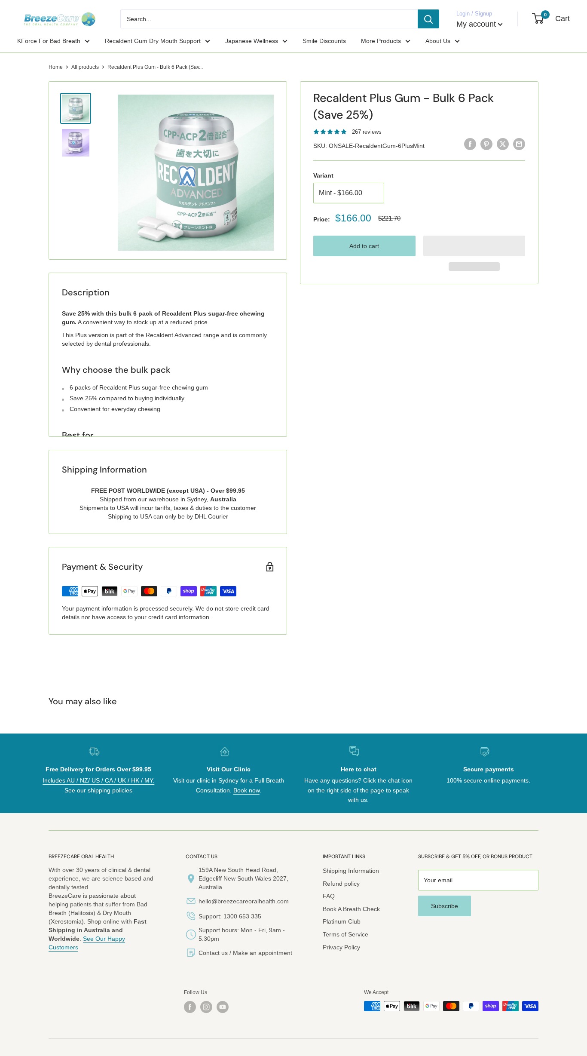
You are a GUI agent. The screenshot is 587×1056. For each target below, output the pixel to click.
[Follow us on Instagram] (206, 1007)
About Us (437, 40)
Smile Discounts (324, 40)
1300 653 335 (242, 916)
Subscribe (444, 906)
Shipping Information (351, 870)
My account (476, 24)
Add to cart (364, 246)
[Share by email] (519, 144)
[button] (474, 246)
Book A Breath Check (351, 909)
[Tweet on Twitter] (503, 144)
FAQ (329, 896)
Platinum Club (342, 921)
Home (56, 67)
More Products (381, 40)
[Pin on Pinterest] (486, 144)
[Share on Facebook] (470, 144)
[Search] (428, 18)
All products (85, 67)
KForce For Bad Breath (48, 40)
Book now (246, 790)
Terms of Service (345, 934)
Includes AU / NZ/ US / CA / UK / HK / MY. (98, 780)
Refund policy (341, 883)
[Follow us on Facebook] (190, 1007)
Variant (323, 175)
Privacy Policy (341, 947)
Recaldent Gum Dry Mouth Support (153, 40)
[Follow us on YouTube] (223, 1007)
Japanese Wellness (251, 40)
